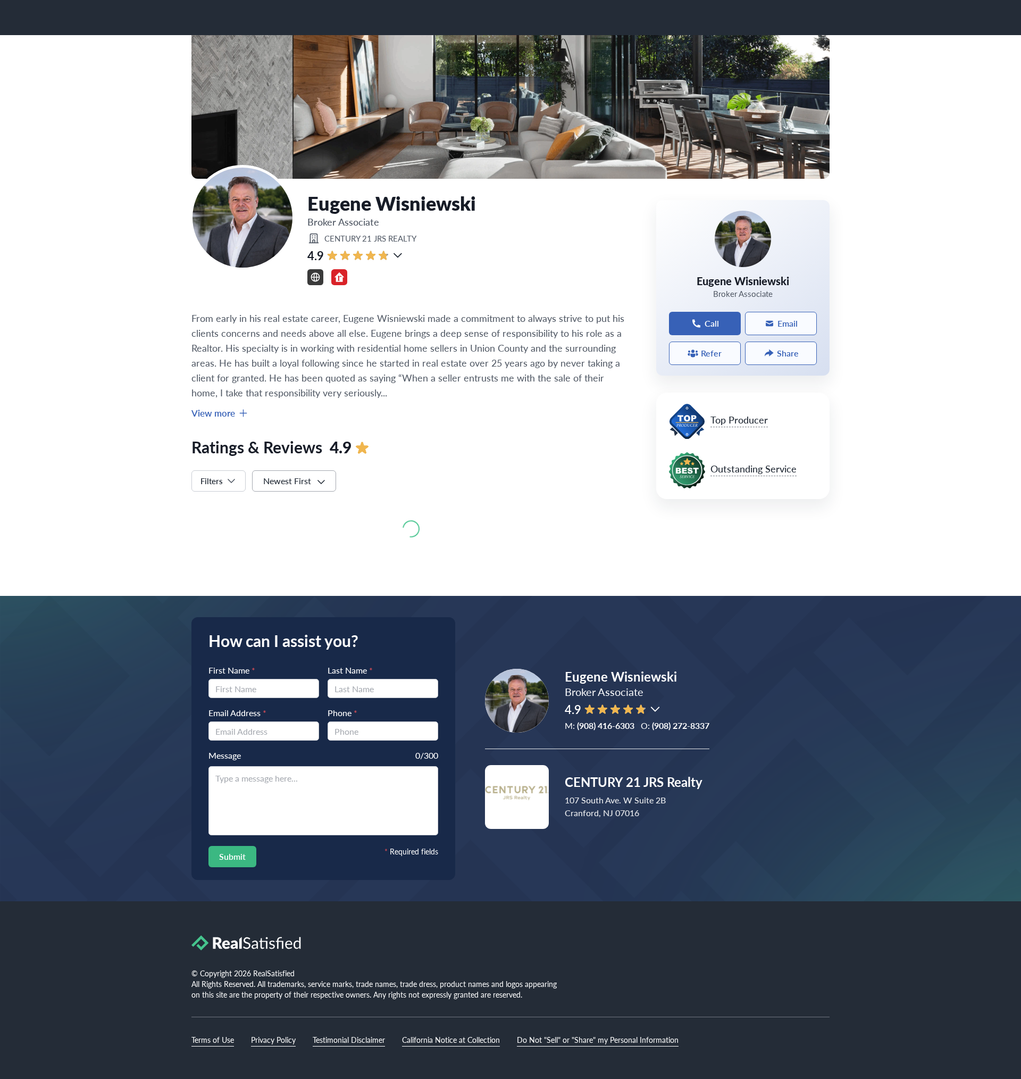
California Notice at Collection (451, 1039)
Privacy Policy (273, 1039)
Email (787, 323)
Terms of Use (212, 1039)
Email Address (237, 713)
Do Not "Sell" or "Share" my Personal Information (598, 1039)
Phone (342, 713)
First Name (231, 670)
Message (224, 755)
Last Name (350, 670)
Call (712, 323)
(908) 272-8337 (680, 725)
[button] (397, 255)
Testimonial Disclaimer (349, 1039)
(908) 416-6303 (605, 725)
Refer (711, 353)
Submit (232, 856)
